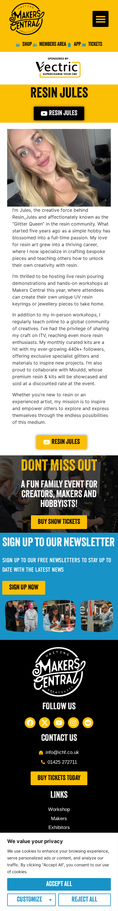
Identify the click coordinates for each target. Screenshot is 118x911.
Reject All (84, 899)
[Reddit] (87, 722)
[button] (101, 19)
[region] (59, 872)
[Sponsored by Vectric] (59, 68)
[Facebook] (30, 722)
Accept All (59, 884)
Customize (29, 899)
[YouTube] (59, 722)
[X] (44, 722)
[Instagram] (73, 722)
